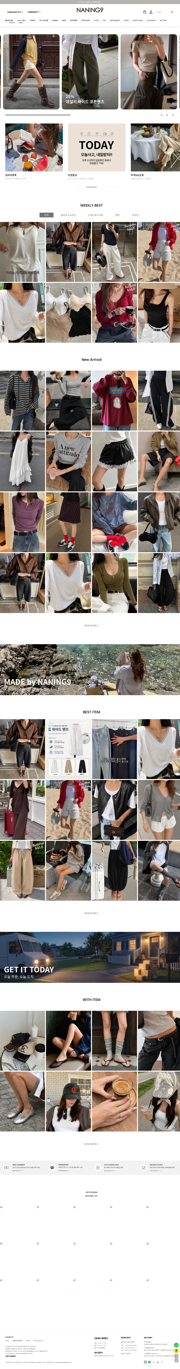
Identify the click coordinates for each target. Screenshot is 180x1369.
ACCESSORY (151, 20)
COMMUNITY (33, 12)
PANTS (126, 20)
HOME (7, 1341)
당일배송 (55, 20)
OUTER (96, 20)
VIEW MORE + (91, 625)
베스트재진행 (43, 20)
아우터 (135, 215)
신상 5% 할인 (21, 20)
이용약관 (27, 1341)
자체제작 (32, 20)
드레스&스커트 (95, 215)
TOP (104, 20)
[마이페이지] (151, 12)
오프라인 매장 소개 (38, 1341)
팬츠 (117, 215)
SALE (21, 22)
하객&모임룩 (85, 20)
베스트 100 (9, 20)
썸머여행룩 (73, 20)
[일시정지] (173, 115)
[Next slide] (167, 115)
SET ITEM (163, 20)
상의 (46, 215)
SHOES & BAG (138, 20)
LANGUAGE (14, 12)
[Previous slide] (162, 115)
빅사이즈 (12, 22)
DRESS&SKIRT (115, 20)
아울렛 (64, 20)
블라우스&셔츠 (68, 215)
